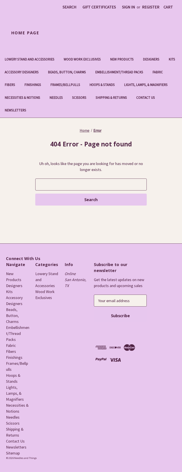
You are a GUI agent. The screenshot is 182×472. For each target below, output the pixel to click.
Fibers (10, 85)
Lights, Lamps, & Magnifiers (146, 85)
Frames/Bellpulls (65, 85)
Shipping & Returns (111, 97)
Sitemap (13, 453)
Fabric (157, 72)
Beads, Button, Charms (67, 72)
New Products (122, 59)
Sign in (128, 7)
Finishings (32, 85)
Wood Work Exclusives (82, 59)
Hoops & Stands (102, 85)
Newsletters (15, 110)
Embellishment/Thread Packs (119, 72)
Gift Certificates (99, 7)
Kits (172, 59)
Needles (56, 97)
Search (69, 7)
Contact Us (145, 97)
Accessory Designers (22, 72)
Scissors (79, 97)
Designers (151, 59)
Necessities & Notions (22, 97)
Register (150, 7)
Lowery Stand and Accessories (29, 59)
